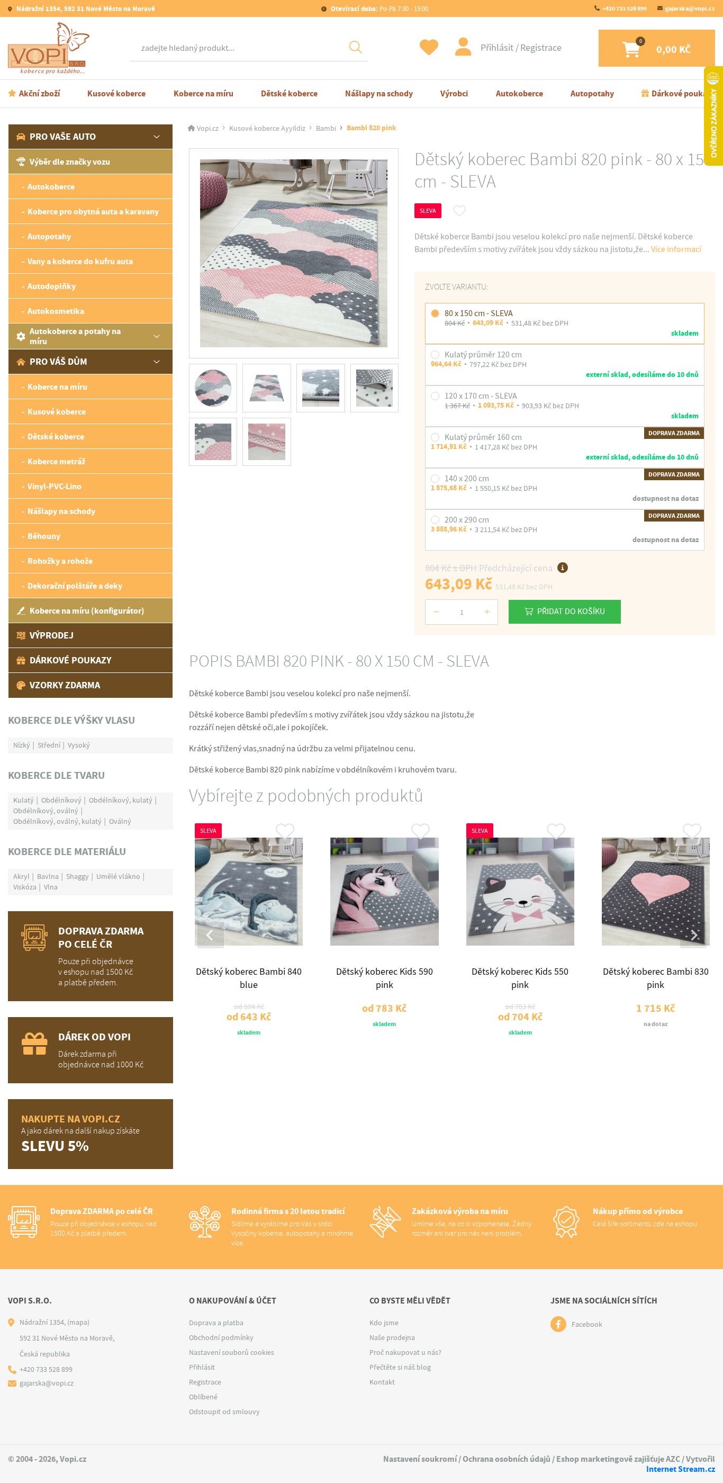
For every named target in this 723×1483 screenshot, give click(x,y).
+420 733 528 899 (624, 8)
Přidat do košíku (571, 611)
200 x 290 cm (467, 520)
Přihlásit (498, 48)
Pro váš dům (58, 361)
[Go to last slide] (210, 935)
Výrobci (454, 93)
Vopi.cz (208, 128)
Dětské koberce (289, 93)
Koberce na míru (203, 93)
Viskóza (25, 887)
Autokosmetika (56, 311)
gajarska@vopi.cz (690, 8)
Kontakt (382, 1382)
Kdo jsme (384, 1322)
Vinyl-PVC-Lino (55, 486)
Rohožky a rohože (60, 561)
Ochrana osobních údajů (506, 1458)
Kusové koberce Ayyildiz (267, 128)
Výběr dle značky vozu (70, 161)
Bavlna (48, 876)
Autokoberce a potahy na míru (75, 336)
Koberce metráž (56, 461)
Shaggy (77, 876)
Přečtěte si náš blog (400, 1367)
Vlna (51, 887)
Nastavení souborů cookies (231, 1352)
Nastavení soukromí (420, 1458)
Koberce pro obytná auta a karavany (93, 211)
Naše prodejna (392, 1337)
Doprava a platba (216, 1322)
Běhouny (44, 536)
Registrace (541, 48)
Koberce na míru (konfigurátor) (87, 610)
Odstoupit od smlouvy (224, 1411)
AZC (673, 1458)
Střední (49, 745)
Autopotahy (592, 93)
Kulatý (23, 800)
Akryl (21, 876)
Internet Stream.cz (680, 1469)
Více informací (676, 249)
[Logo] (51, 48)
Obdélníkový (61, 800)
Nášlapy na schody (379, 93)
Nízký (21, 745)
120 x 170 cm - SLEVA (481, 396)
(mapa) (78, 1322)
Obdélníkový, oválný (45, 810)
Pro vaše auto (63, 136)
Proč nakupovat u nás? (405, 1352)
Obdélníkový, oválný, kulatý (57, 821)
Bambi (326, 128)
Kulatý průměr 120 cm (483, 354)
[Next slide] (693, 935)
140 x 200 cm (467, 478)
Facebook (587, 1324)
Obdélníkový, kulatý (120, 800)
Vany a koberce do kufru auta (80, 261)
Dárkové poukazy (683, 93)
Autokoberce (519, 93)
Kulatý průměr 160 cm (483, 437)
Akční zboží (39, 93)
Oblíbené (203, 1396)
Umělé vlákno (118, 876)
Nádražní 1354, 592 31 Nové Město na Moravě (85, 8)
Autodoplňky (52, 286)
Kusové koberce (116, 93)
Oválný (120, 821)
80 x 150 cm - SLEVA (479, 313)
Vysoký (79, 745)
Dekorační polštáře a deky (75, 585)
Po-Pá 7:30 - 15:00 (379, 8)
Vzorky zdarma (65, 685)
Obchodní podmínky (221, 1337)
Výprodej (52, 635)
